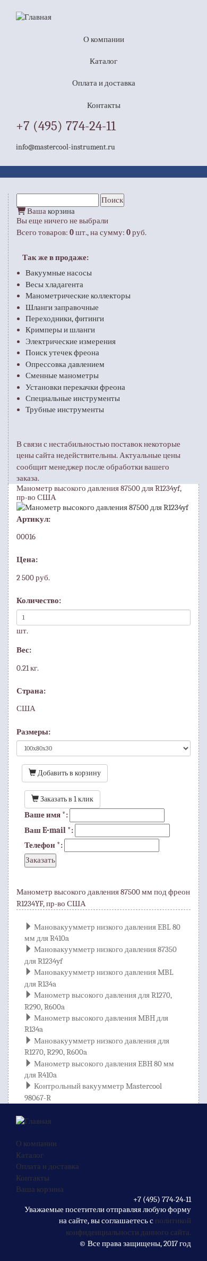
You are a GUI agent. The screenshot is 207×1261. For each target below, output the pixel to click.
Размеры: (33, 732)
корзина (61, 211)
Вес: (23, 650)
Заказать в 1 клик (66, 799)
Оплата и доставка (103, 83)
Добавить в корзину (68, 773)
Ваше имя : (46, 815)
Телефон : (43, 845)
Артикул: (33, 519)
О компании (103, 39)
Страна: (31, 691)
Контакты (103, 105)
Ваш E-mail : (48, 830)
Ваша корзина (40, 1189)
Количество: (38, 600)
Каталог (103, 61)
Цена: (27, 559)
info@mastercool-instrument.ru (65, 147)
